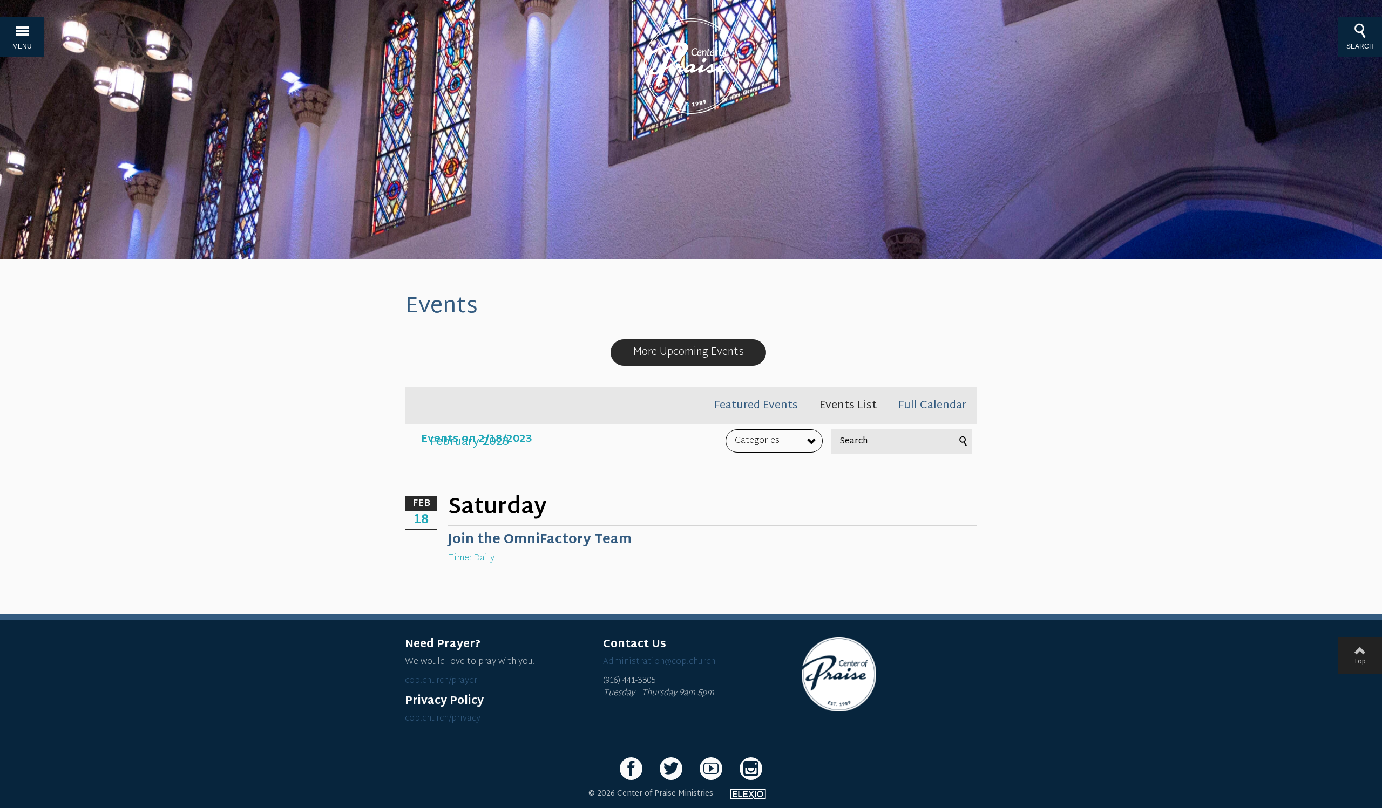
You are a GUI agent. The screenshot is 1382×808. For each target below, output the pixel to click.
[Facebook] (631, 768)
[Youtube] (711, 768)
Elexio (748, 794)
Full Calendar (932, 405)
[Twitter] (671, 768)
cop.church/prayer (441, 681)
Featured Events (756, 405)
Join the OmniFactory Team (540, 540)
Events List (848, 405)
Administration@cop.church (659, 662)
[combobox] (774, 441)
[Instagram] (751, 768)
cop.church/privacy (442, 719)
